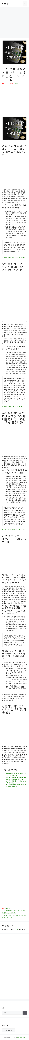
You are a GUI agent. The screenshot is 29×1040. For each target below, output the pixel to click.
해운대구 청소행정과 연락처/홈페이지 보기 (14, 529)
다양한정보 (7, 908)
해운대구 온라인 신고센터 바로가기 (12, 407)
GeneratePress (21, 1037)
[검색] (25, 1013)
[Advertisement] (14, 23)
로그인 (17, 929)
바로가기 (6, 4)
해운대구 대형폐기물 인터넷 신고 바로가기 (14, 257)
